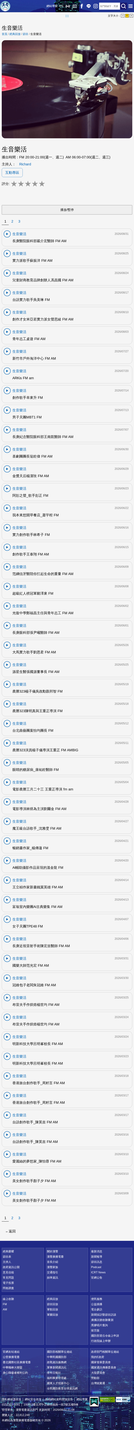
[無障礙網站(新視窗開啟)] (107, 1399)
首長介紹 (52, 1261)
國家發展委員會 (101, 1362)
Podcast (96, 1267)
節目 (25, 34)
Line (88, 6)
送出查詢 (123, 6)
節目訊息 (96, 1261)
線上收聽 (67, 6)
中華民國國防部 (56, 1357)
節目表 (7, 1256)
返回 (12, 1231)
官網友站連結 (11, 1351)
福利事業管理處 (56, 1377)
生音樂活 (36, 34)
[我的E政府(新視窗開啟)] (94, 1402)
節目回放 (52, 1304)
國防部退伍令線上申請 (105, 1335)
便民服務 (96, 1298)
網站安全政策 (33, 1399)
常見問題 (8, 1277)
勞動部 (95, 1377)
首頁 (4, 34)
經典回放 (74, 6)
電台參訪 (96, 1309)
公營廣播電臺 (11, 1357)
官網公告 (96, 1277)
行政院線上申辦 (101, 1340)
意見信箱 (8, 1272)
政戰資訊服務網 (56, 1362)
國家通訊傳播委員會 (103, 1367)
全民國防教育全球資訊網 (62, 1388)
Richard (25, 164)
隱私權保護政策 (11, 1399)
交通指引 (52, 1272)
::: (67, 16)
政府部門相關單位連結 (105, 1351)
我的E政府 (97, 1357)
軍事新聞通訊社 (56, 1367)
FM (5, 1304)
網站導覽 (52, 6)
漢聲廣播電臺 (5, 6)
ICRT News (98, 1272)
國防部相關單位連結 (59, 1351)
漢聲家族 (52, 1267)
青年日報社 (54, 1372)
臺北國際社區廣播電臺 (17, 1362)
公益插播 (96, 1304)
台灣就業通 (98, 1383)
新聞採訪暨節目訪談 (103, 1314)
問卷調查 (8, 1288)
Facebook (81, 6)
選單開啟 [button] (130, 6)
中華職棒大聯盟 (12, 1367)
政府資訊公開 (11, 1267)
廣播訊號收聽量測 (102, 1319)
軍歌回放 (52, 1309)
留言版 (95, 1330)
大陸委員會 (98, 1372)
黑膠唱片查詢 (99, 1325)
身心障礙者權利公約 (15, 1372)
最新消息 (96, 1251)
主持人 (7, 1261)
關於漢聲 (52, 1251)
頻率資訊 (52, 1277)
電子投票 (8, 1282)
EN (61, 6)
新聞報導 (96, 1256)
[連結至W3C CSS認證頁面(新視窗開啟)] (123, 1399)
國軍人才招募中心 (58, 1383)
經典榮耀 (8, 1251)
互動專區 (12, 172)
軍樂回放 (52, 1314)
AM (5, 1309)
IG (95, 6)
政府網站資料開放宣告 (59, 1399)
